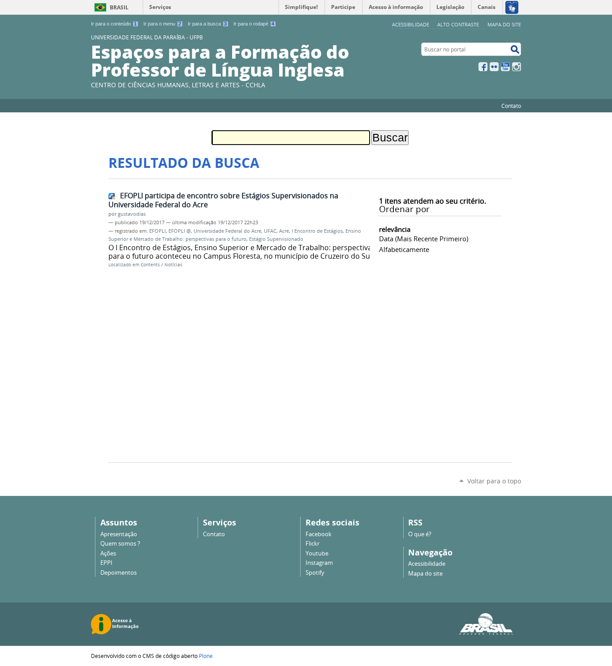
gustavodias (132, 214)
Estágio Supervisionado (276, 239)
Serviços (160, 7)
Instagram (516, 66)
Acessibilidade (410, 24)
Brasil (119, 7)
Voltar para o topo (494, 481)
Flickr (494, 66)
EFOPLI (157, 231)
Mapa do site (504, 24)
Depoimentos (118, 572)
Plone (206, 655)
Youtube (317, 553)
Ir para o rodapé (253, 23)
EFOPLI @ (179, 231)
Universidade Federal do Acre (227, 231)
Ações (108, 553)
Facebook (482, 66)
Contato (511, 105)
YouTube (505, 66)
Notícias (173, 265)
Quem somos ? (120, 543)
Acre (284, 231)
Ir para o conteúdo (114, 23)
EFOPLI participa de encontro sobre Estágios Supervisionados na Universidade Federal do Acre (223, 200)
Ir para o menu (162, 23)
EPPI (106, 563)
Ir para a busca (207, 23)
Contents (150, 265)
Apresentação (118, 534)
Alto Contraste (458, 24)
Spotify (315, 572)
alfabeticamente (404, 249)
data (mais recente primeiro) (423, 238)
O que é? (419, 534)
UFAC (270, 231)
